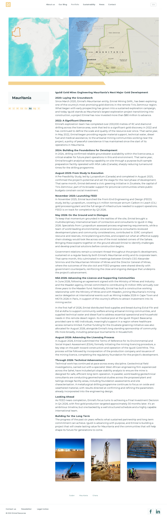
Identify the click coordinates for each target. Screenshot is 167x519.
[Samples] (141, 439)
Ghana (95, 495)
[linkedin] (158, 511)
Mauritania (83, 495)
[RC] (69, 463)
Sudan (72, 495)
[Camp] (69, 439)
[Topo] (141, 463)
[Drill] (105, 439)
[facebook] (150, 511)
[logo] (8, 3)
